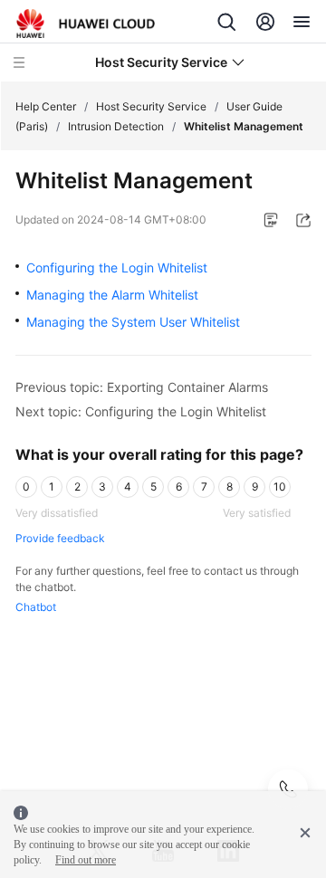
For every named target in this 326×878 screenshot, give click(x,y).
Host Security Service (151, 106)
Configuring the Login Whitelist (116, 267)
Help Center (45, 106)
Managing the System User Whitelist (133, 321)
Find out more (85, 860)
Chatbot (35, 607)
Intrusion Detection (116, 126)
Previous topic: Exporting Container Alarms (141, 387)
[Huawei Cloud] (85, 23)
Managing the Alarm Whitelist (112, 294)
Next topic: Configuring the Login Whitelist (140, 411)
